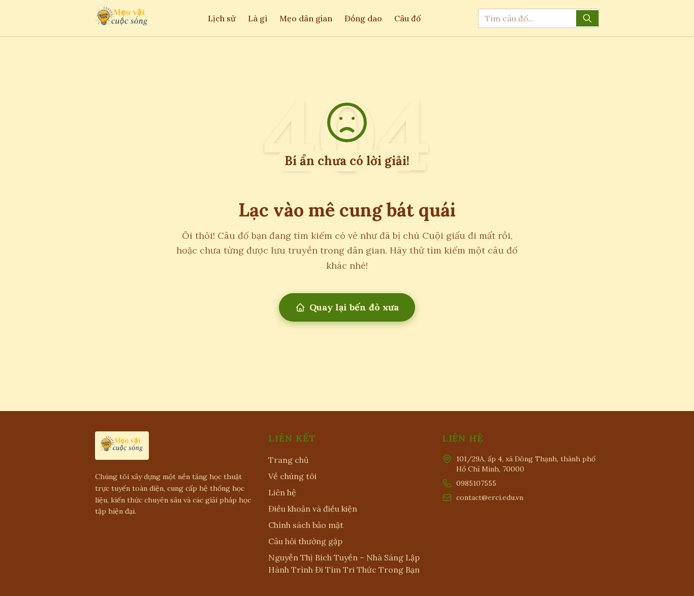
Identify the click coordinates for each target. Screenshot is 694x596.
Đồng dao (363, 18)
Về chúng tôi (292, 476)
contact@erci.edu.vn (489, 497)
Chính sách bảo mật (305, 525)
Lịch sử (222, 18)
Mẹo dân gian (305, 18)
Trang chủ (288, 460)
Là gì (257, 18)
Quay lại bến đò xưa (354, 307)
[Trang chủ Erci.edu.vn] (122, 18)
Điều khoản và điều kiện (312, 509)
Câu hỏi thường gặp (305, 541)
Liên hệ (282, 492)
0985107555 (476, 483)
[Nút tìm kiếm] (587, 18)
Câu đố (407, 18)
